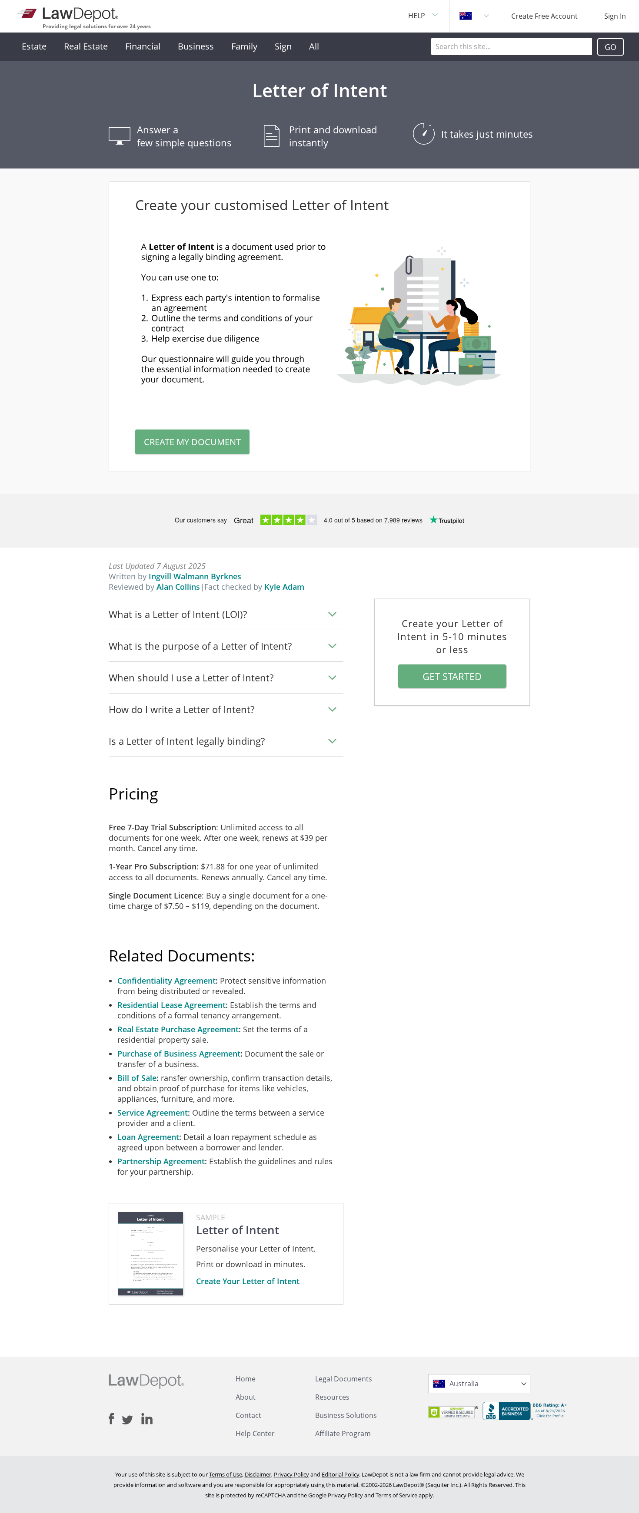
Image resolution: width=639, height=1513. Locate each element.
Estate (34, 46)
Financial (142, 46)
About (246, 1397)
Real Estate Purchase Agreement (178, 1029)
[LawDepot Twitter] (131, 1419)
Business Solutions (346, 1415)
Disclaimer (258, 1474)
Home (246, 1379)
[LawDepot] (68, 13)
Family (244, 46)
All (314, 46)
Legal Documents (343, 1379)
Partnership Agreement (161, 1161)
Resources (332, 1397)
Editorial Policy (340, 1474)
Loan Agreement (148, 1137)
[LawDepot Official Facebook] (115, 1418)
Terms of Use (225, 1474)
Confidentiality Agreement (166, 980)
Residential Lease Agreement (171, 1005)
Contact (248, 1415)
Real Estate (86, 46)
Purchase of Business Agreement (178, 1053)
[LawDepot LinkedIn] (147, 1418)
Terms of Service (396, 1495)
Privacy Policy (291, 1474)
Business (196, 46)
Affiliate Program (343, 1433)
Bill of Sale (136, 1078)
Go (610, 47)
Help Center (255, 1433)
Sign (283, 46)
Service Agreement (152, 1112)
